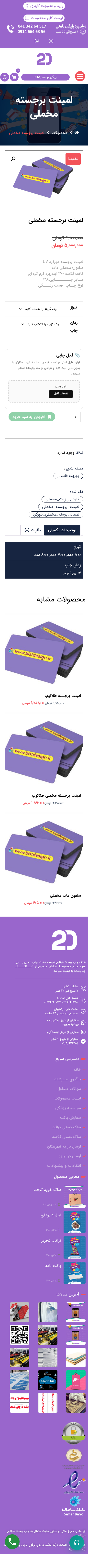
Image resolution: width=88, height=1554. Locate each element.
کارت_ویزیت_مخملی (62, 499)
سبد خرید (43, 646)
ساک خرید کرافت (47, 1190)
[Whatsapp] (36, 41)
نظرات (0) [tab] (32, 530)
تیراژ (74, 307)
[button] (13, 158)
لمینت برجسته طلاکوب (62, 696)
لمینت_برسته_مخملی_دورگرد (56, 514)
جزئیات (41, 656)
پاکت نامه (53, 1266)
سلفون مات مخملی (65, 895)
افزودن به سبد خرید (28, 417)
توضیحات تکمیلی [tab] (62, 530)
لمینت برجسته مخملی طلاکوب (56, 795)
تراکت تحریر (51, 1240)
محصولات (59, 133)
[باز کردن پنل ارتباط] (76, 1542)
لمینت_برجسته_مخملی (60, 507)
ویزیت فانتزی (68, 476)
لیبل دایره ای (51, 1215)
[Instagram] (51, 41)
